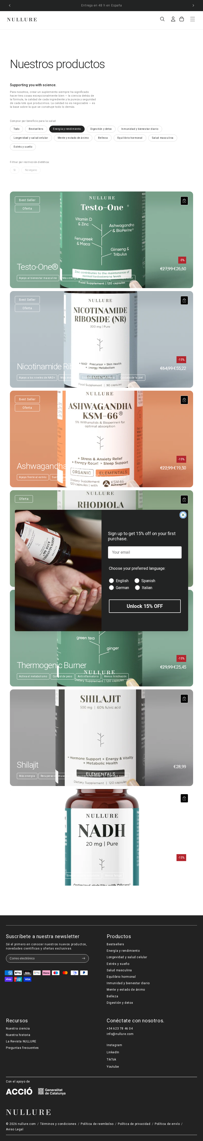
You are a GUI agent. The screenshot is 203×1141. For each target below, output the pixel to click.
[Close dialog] (183, 515)
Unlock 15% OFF (145, 606)
